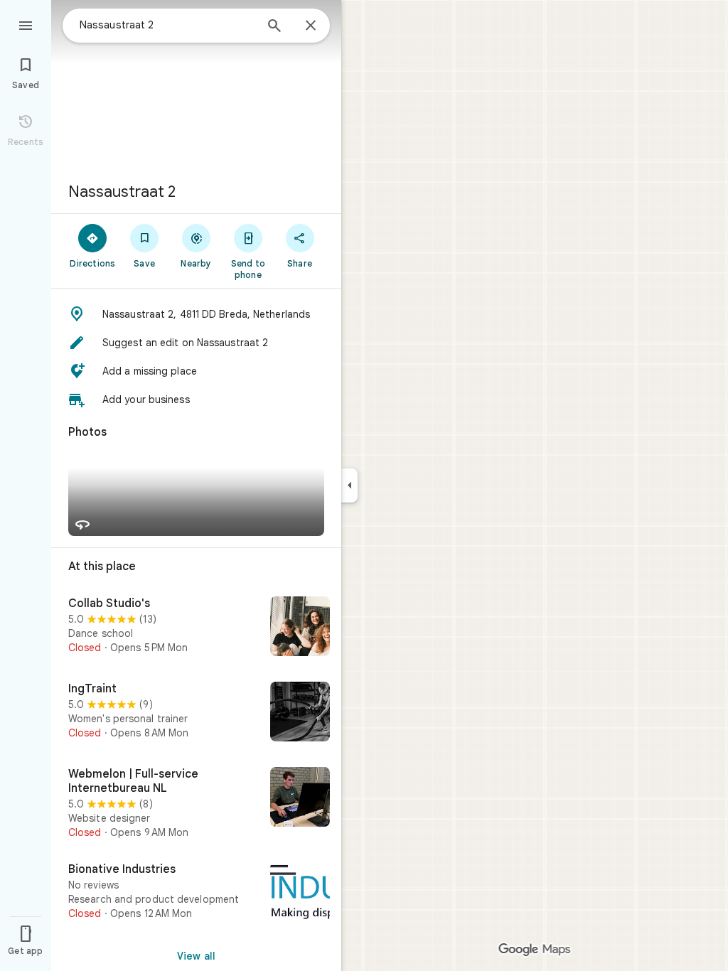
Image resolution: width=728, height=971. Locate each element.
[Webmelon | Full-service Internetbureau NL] (196, 803)
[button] (196, 314)
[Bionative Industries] (196, 893)
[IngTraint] (196, 713)
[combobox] (167, 24)
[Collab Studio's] (196, 627)
